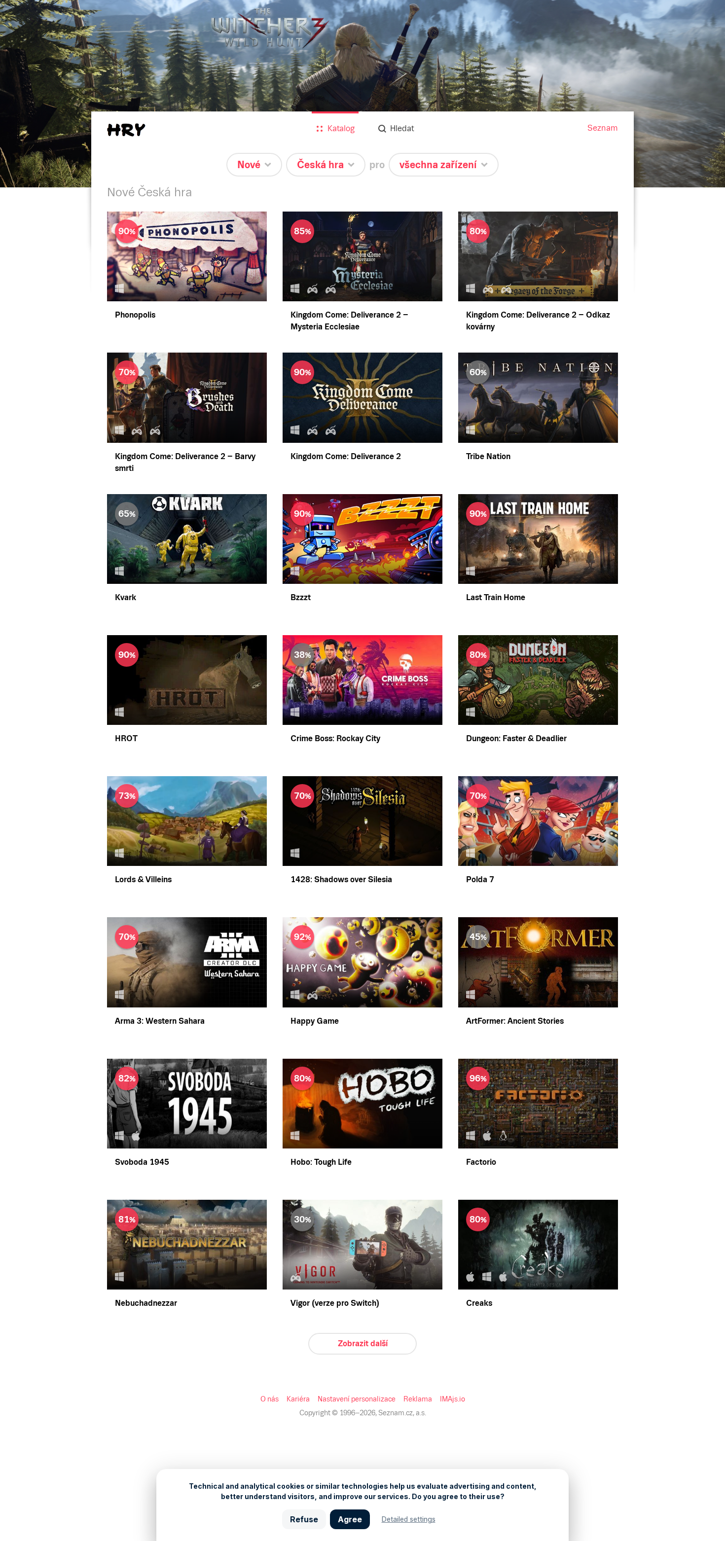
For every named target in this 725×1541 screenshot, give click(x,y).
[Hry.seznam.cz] (126, 130)
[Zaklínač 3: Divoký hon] (362, 93)
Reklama (417, 1399)
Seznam (602, 128)
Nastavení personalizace (357, 1399)
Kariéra (298, 1399)
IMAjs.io (452, 1399)
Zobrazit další (363, 1343)
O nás (269, 1399)
